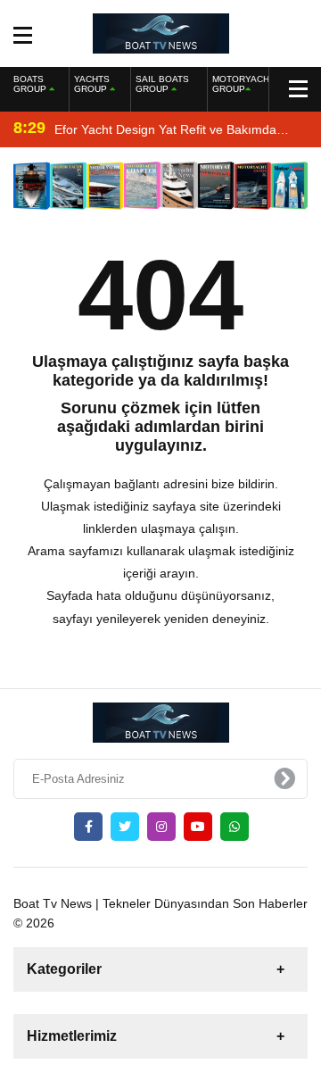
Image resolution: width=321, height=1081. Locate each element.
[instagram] (161, 826)
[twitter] (125, 826)
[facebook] (88, 826)
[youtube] (198, 826)
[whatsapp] (234, 826)
